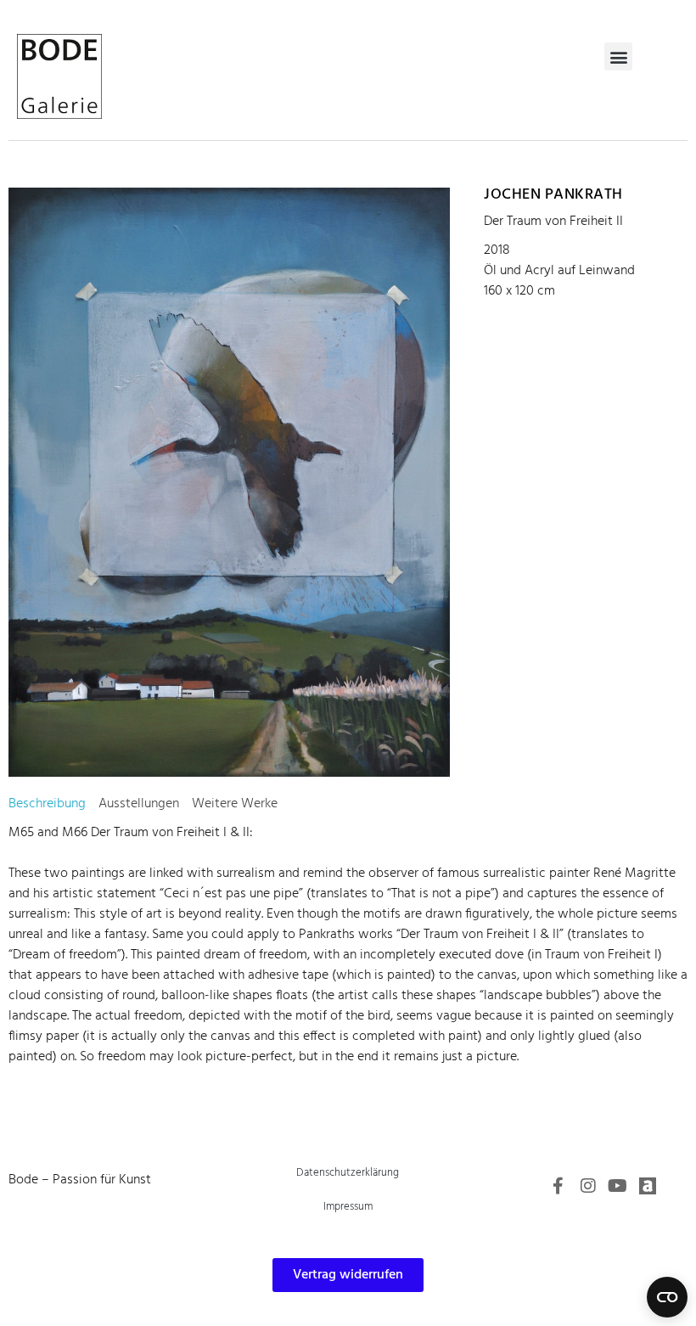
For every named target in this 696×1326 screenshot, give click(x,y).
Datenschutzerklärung (347, 1173)
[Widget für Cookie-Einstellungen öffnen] (667, 1297)
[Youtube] (618, 1186)
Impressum (348, 1207)
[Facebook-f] (558, 1186)
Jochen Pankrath (553, 195)
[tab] (47, 804)
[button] (618, 56)
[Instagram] (588, 1186)
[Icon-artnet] (647, 1186)
